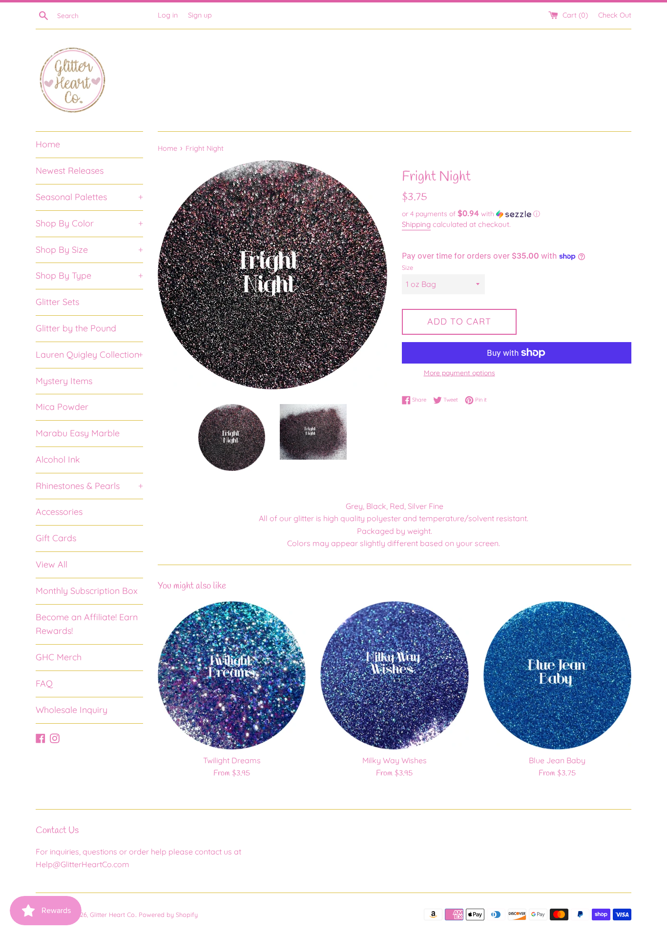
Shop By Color (89, 223)
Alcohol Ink (58, 459)
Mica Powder (62, 406)
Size (407, 267)
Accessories (59, 511)
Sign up (200, 15)
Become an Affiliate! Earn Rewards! (87, 624)
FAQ (44, 683)
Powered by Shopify (168, 914)
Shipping (416, 224)
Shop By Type (89, 275)
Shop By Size (89, 249)
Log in (168, 15)
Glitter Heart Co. (113, 914)
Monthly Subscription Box (87, 590)
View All (51, 564)
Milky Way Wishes (394, 760)
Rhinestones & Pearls (89, 485)
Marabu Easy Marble (78, 433)
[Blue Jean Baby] (557, 675)
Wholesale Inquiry (71, 709)
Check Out (614, 15)
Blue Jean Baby (557, 760)
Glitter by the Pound (76, 328)
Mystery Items (64, 380)
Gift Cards (56, 538)
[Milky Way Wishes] (394, 675)
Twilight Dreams (232, 760)
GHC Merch (59, 657)
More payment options (459, 372)
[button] (516, 214)
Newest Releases (70, 170)
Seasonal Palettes (89, 197)
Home (48, 144)
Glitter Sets (57, 301)
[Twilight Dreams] (232, 675)
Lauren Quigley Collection (89, 354)
